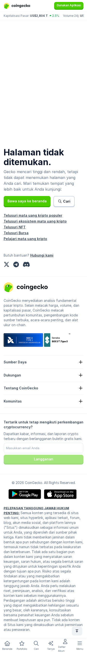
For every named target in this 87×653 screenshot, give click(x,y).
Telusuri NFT (15, 227)
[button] (27, 201)
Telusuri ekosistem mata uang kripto (35, 221)
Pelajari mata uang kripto (25, 239)
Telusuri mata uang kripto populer (33, 215)
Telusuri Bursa (16, 233)
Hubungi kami (41, 255)
